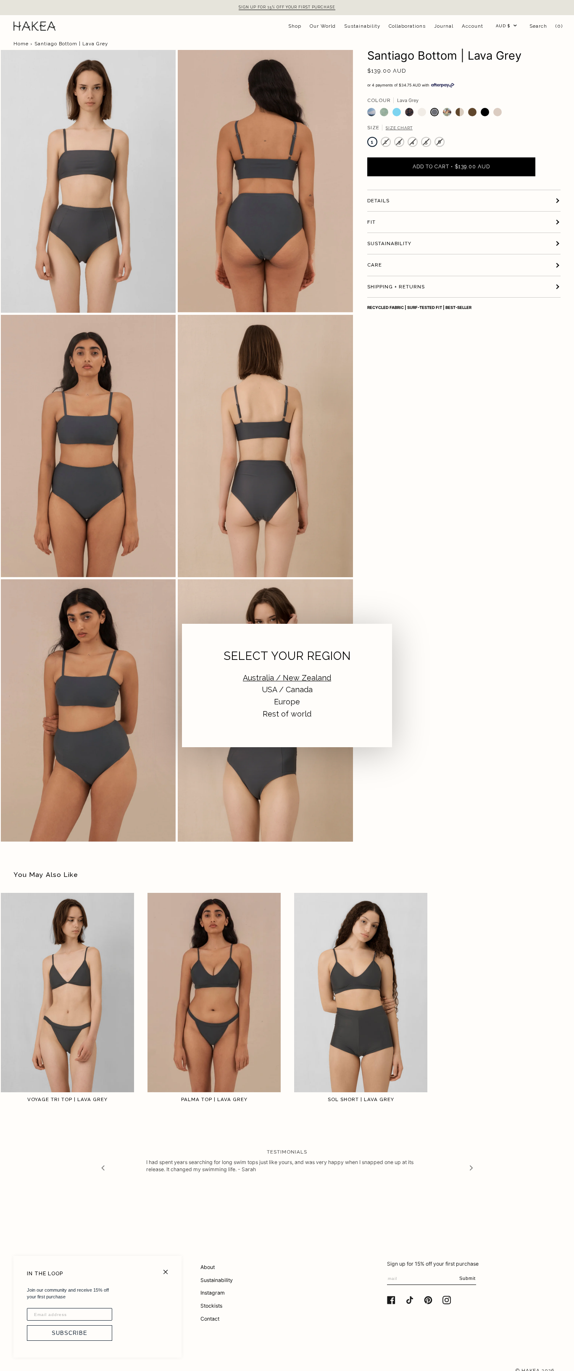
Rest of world (287, 713)
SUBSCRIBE (69, 1333)
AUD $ (503, 26)
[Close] (169, 1268)
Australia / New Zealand (287, 677)
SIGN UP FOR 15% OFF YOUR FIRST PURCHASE (287, 7)
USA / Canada (287, 689)
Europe (287, 701)
